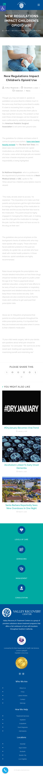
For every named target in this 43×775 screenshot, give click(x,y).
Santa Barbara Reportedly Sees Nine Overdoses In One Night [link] (21, 507)
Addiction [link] (19, 91)
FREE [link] (21, 594)
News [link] (28, 91)
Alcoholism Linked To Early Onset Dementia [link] (21, 466)
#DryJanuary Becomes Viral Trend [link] (21, 427)
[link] (3, 8)
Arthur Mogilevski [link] (12, 88)
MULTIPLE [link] (21, 536)
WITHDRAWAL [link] (21, 575)
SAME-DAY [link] (21, 556)
